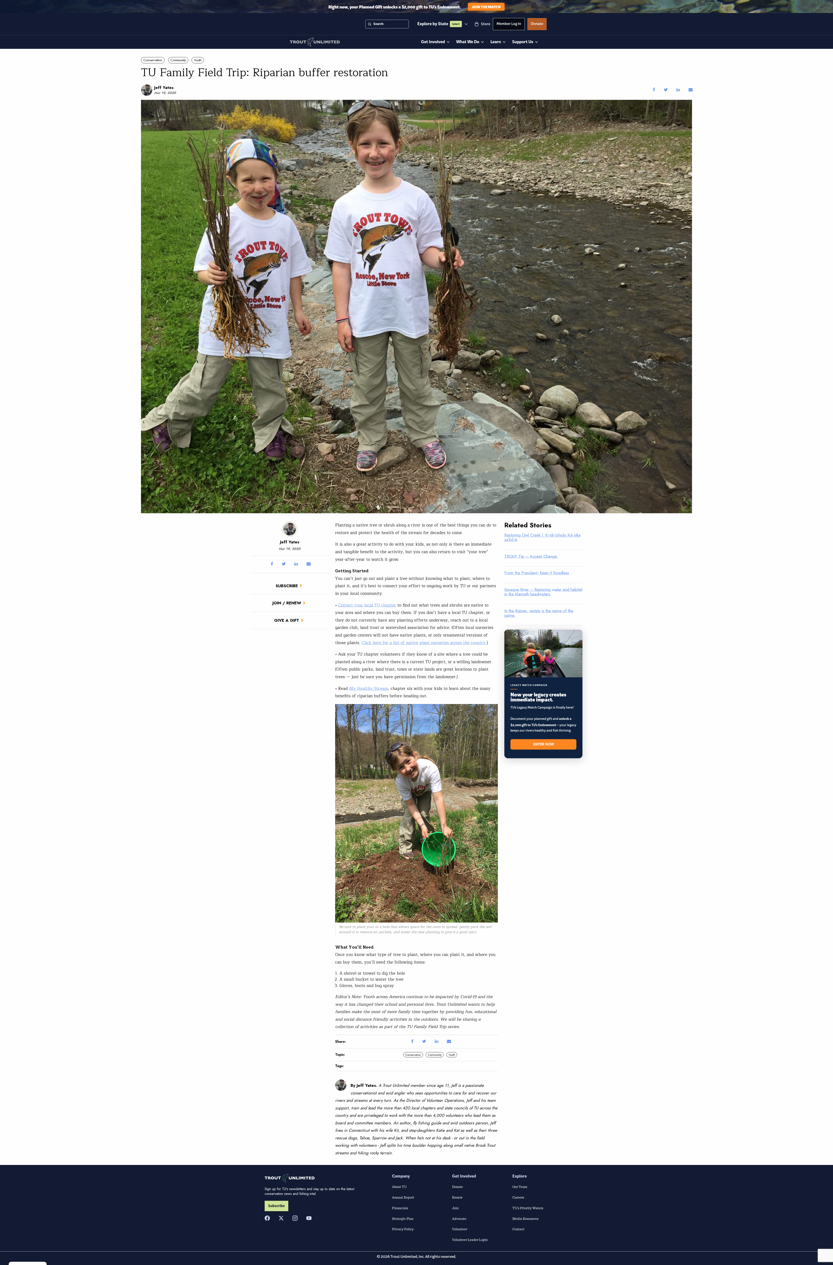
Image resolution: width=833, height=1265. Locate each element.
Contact (518, 1229)
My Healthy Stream (368, 688)
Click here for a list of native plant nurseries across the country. (424, 642)
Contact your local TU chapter (367, 605)
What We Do (467, 42)
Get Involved (433, 42)
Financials (400, 1208)
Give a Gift (286, 620)
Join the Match (486, 6)
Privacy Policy (403, 1229)
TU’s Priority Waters (527, 1208)
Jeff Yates (164, 87)
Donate (537, 24)
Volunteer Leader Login (470, 1239)
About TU (399, 1186)
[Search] (369, 24)
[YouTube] (309, 1218)
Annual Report (403, 1197)
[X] (281, 1218)
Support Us (522, 42)
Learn (495, 42)
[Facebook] (267, 1218)
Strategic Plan (402, 1218)
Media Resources (525, 1218)
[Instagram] (295, 1218)
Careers (518, 1197)
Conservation (152, 60)
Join (455, 1208)
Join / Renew (286, 603)
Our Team (519, 1186)
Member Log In (509, 24)
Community (178, 60)
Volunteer (459, 1229)
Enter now (543, 744)
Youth (198, 60)
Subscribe (286, 586)
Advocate (459, 1218)
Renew (457, 1197)
